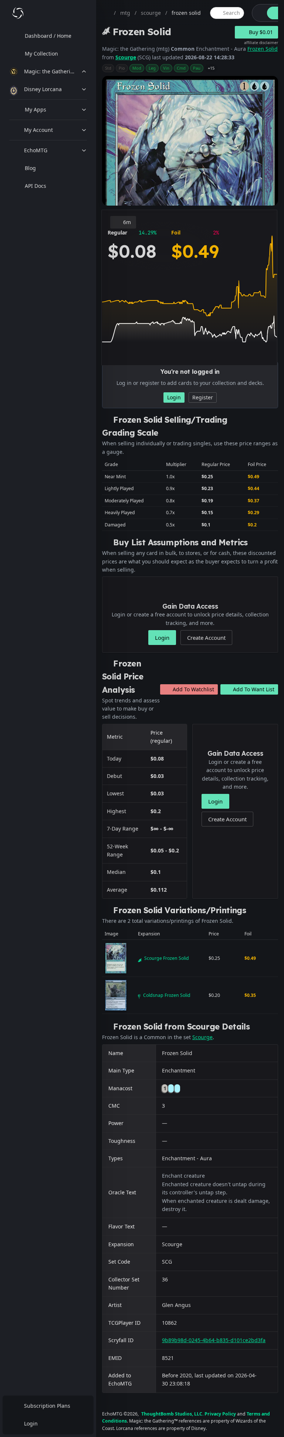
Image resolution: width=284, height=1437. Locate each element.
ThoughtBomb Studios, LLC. (172, 1414)
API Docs (35, 185)
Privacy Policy (220, 1414)
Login (31, 1423)
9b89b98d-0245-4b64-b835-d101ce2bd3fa (214, 1340)
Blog (30, 168)
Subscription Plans (47, 1405)
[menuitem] (48, 36)
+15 (211, 68)
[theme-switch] (258, 13)
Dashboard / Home (48, 35)
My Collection (41, 53)
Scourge (125, 57)
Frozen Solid (262, 48)
